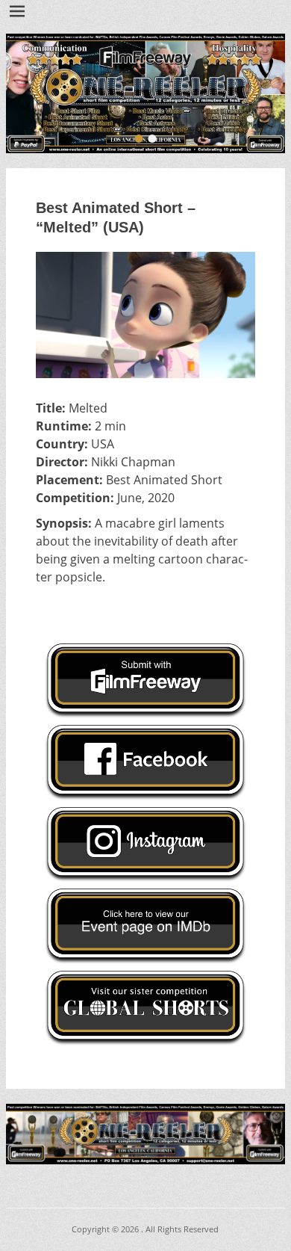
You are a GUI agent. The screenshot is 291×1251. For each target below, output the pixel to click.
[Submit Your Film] (145, 93)
